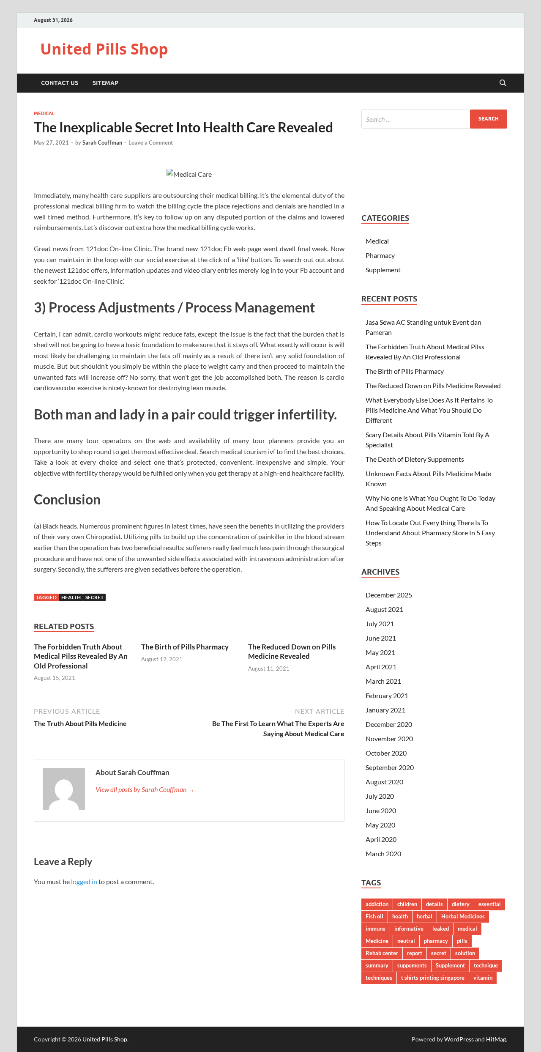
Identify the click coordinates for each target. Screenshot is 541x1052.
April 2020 (381, 839)
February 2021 (387, 695)
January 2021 (385, 710)
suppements (412, 965)
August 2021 (384, 609)
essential (489, 904)
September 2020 (390, 767)
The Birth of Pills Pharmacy (185, 646)
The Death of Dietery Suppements (415, 459)
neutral (406, 940)
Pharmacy (380, 255)
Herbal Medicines (463, 916)
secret (94, 597)
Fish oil (374, 916)
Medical (44, 113)
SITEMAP (105, 82)
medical (467, 928)
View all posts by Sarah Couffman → (145, 789)
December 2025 (389, 595)
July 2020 (380, 796)
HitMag (496, 1039)
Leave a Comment (150, 142)
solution (465, 953)
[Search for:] (434, 119)
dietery (461, 904)
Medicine (377, 940)
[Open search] (503, 83)
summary (377, 965)
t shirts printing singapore (432, 977)
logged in (84, 881)
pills (462, 940)
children (407, 904)
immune (375, 928)
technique (486, 965)
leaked (440, 928)
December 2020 (389, 724)
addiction (377, 904)
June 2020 (381, 810)
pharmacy (436, 940)
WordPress (459, 1039)
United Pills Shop (104, 48)
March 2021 (383, 681)
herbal (424, 916)
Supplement (383, 270)
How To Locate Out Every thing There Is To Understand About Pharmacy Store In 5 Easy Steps (430, 532)
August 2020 (384, 782)
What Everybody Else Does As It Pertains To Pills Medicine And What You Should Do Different (429, 410)
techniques (379, 977)
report (414, 953)
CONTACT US (59, 82)
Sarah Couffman (102, 142)
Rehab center (382, 953)
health (71, 597)
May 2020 (380, 825)
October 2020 (386, 753)
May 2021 (380, 652)
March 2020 (383, 853)
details (434, 904)
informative (409, 928)
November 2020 (389, 738)
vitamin (482, 977)
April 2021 (381, 667)
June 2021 (381, 638)
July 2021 (380, 623)
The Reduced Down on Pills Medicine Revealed (292, 651)
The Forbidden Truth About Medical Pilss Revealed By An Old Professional (81, 656)
